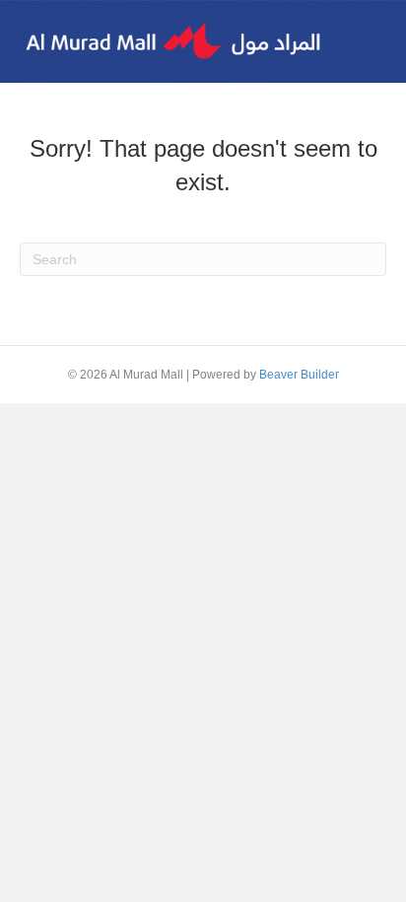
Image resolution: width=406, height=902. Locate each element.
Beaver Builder (299, 375)
